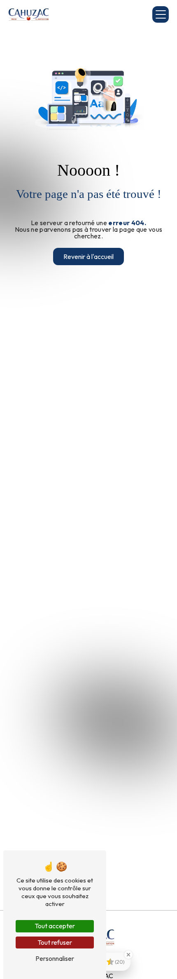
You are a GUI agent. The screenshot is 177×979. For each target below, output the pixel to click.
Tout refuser (54, 942)
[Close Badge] (128, 955)
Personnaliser (54, 958)
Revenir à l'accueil (88, 256)
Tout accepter (55, 926)
